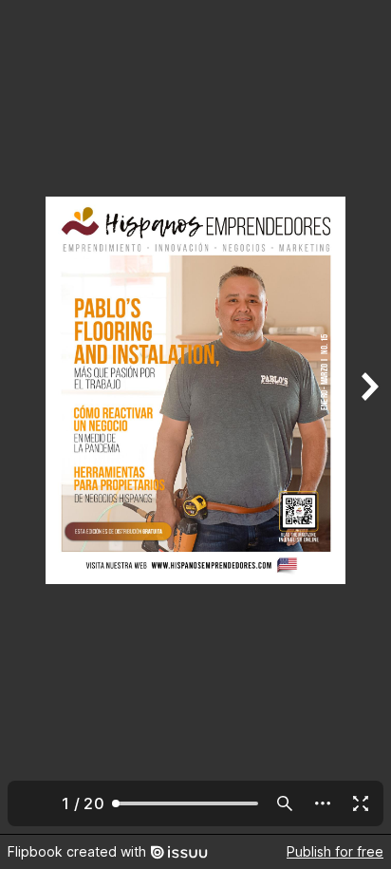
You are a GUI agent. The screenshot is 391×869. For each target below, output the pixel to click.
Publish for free (335, 851)
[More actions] (323, 803)
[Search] (285, 803)
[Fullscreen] (361, 803)
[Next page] (368, 417)
